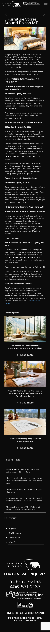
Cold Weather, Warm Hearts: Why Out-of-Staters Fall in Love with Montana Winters (24, 499)
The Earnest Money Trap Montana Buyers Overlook (24, 490)
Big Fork (12, 528)
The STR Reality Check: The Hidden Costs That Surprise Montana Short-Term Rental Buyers (25, 393)
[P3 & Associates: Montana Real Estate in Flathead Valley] (12, 4)
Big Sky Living (15, 533)
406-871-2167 (25, 587)
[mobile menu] (46, 4)
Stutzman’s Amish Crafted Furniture (23, 122)
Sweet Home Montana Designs (21, 178)
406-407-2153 (25, 581)
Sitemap (40, 613)
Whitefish (13, 542)
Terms (19, 613)
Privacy (10, 613)
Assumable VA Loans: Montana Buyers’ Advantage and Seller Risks (22, 470)
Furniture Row (12, 238)
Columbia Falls (15, 537)
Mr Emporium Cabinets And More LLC (24, 207)
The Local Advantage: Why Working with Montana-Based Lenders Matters (23, 508)
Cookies (29, 613)
